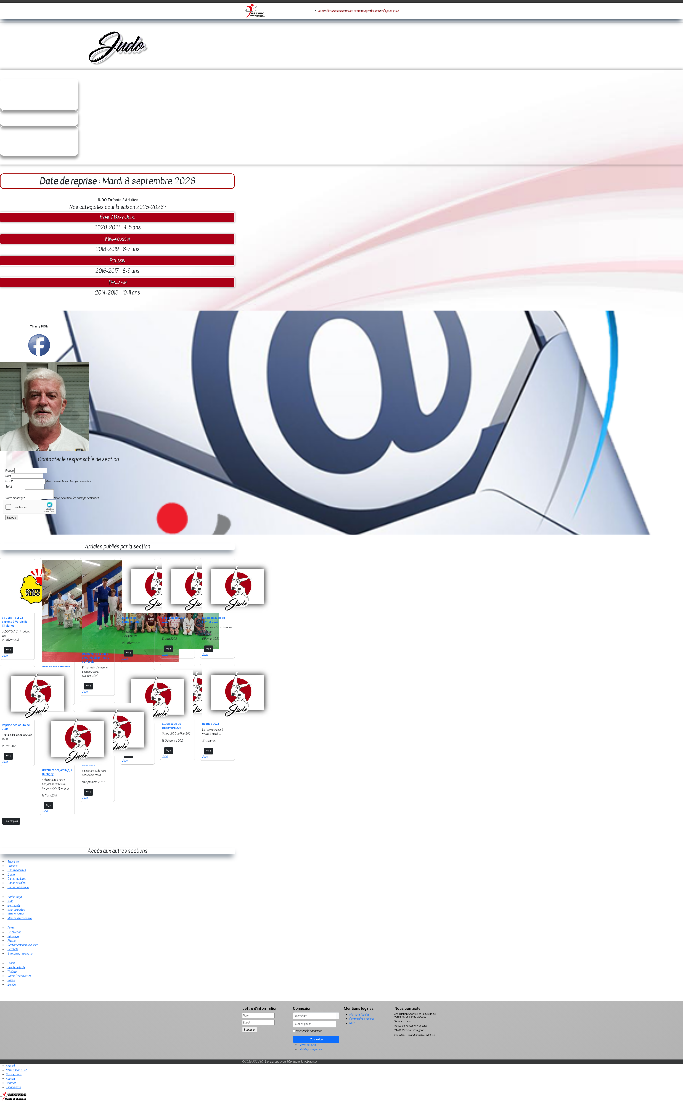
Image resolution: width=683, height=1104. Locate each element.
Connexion (316, 1039)
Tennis (11, 963)
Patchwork (14, 932)
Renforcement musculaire (22, 945)
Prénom (9, 470)
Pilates (11, 941)
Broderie (12, 866)
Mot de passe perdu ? (311, 1049)
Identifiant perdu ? (309, 1045)
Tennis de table (16, 967)
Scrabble (12, 949)
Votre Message (15, 498)
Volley (11, 980)
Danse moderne (16, 879)
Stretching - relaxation (20, 953)
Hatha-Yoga (14, 897)
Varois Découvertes (19, 976)
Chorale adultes (16, 870)
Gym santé (13, 905)
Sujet (8, 487)
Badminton (13, 862)
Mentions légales (359, 1014)
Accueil (322, 11)
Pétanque (13, 936)
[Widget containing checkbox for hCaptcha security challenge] (29, 507)
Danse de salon (16, 883)
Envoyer (12, 517)
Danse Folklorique (18, 887)
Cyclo (11, 874)
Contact (378, 11)
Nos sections (356, 11)
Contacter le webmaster (302, 1061)
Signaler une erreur (276, 1061)
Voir (8, 650)
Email (9, 481)
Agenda (368, 11)
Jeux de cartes (16, 910)
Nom (8, 476)
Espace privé (391, 11)
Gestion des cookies (361, 1019)
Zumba (11, 984)
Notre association (337, 11)
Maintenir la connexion (309, 1031)
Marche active (15, 914)
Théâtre (12, 972)
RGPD (352, 1023)
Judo (5, 655)
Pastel (11, 928)
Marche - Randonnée (19, 918)
